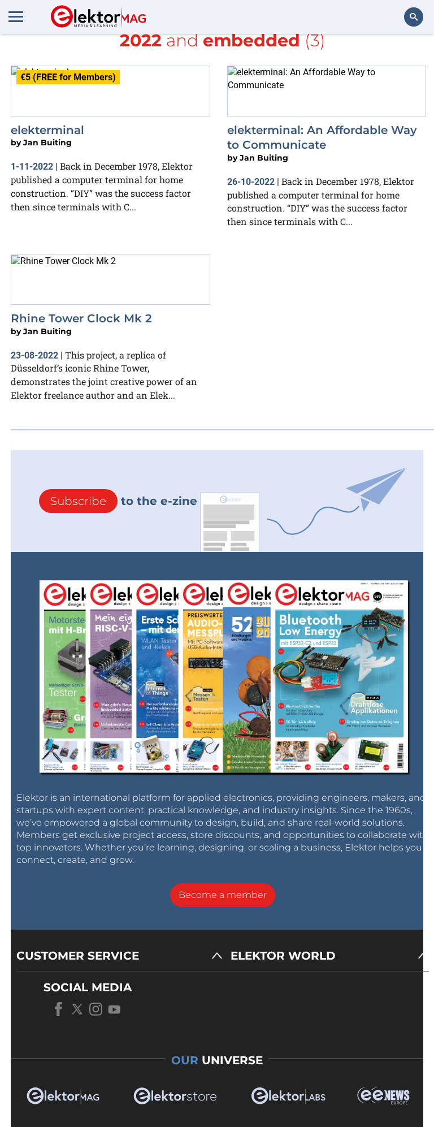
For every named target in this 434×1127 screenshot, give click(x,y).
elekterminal (47, 130)
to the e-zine (123, 501)
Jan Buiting (47, 142)
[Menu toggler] (15, 16)
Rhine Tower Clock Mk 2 (81, 318)
